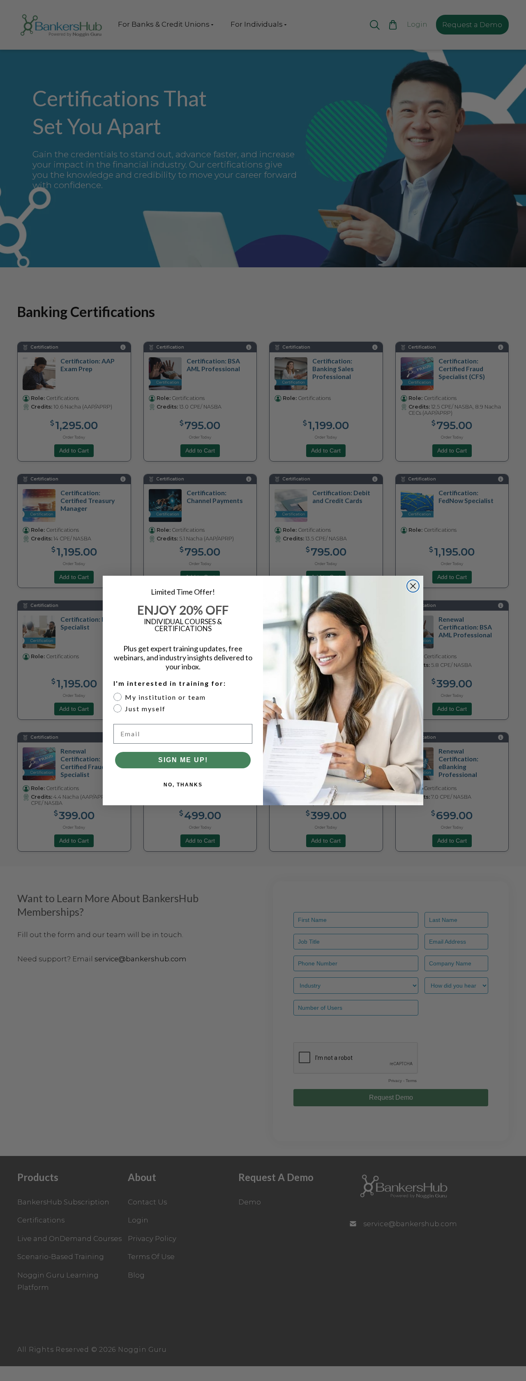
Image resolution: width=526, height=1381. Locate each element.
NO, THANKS (183, 785)
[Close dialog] (413, 586)
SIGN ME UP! (183, 759)
